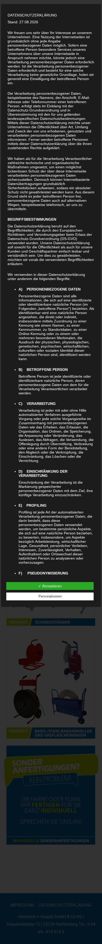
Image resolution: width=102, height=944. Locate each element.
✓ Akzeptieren (50, 586)
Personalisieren (50, 596)
